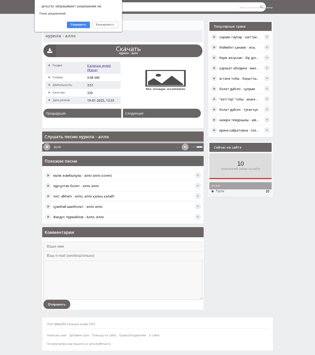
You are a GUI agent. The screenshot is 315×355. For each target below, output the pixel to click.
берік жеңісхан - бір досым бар (243, 58)
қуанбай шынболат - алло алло (78, 206)
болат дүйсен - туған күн (238, 109)
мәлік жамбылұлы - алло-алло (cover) (82, 175)
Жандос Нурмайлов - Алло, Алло (78, 217)
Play (46, 147)
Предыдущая (56, 113)
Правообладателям (132, 335)
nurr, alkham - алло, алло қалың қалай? (83, 196)
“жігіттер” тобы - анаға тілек (241, 99)
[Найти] (261, 7)
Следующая (134, 113)
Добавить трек (79, 335)
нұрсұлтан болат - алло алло (76, 186)
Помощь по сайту (104, 335)
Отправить (57, 304)
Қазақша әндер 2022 (81, 324)
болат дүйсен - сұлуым (237, 89)
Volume (185, 147)
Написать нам (56, 335)
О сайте (154, 335)
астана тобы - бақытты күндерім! (245, 78)
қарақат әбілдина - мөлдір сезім (244, 68)
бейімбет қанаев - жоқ (237, 47)
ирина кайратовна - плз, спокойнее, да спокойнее (258, 130)
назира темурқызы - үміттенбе (243, 120)
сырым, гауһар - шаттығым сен (243, 37)
